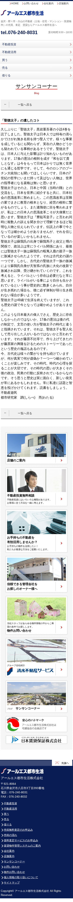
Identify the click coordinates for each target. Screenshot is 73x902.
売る (5, 67)
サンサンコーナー (14, 861)
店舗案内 (64, 3)
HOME (15, 3)
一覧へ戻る (25, 104)
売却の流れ (10, 835)
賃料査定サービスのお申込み (21, 840)
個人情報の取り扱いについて (21, 877)
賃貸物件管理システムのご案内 (22, 845)
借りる (6, 75)
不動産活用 (9, 52)
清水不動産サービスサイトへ (36, 657)
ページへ (36, 448)
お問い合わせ (31, 3)
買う (5, 60)
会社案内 (49, 3)
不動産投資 (9, 44)
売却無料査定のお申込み (18, 829)
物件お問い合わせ (14, 872)
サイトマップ (12, 882)
